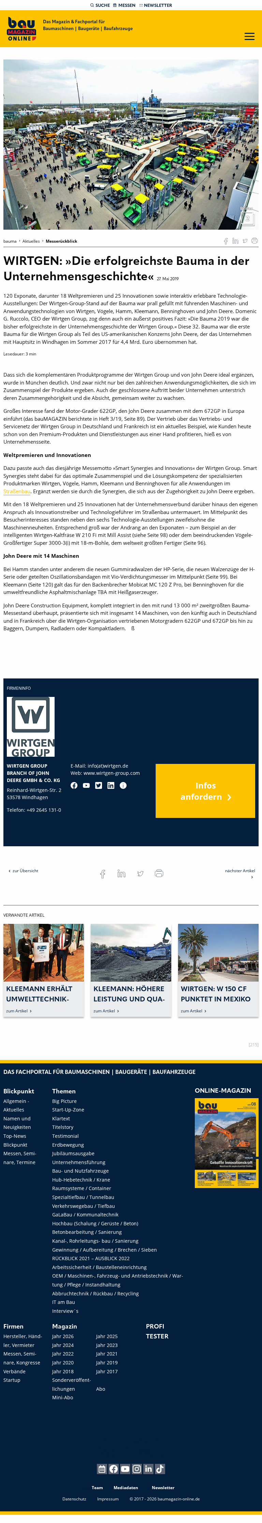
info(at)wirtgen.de (108, 766)
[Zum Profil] (123, 785)
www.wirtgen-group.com (112, 773)
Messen (126, 5)
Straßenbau (16, 491)
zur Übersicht (25, 871)
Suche (103, 5)
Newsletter (158, 5)
